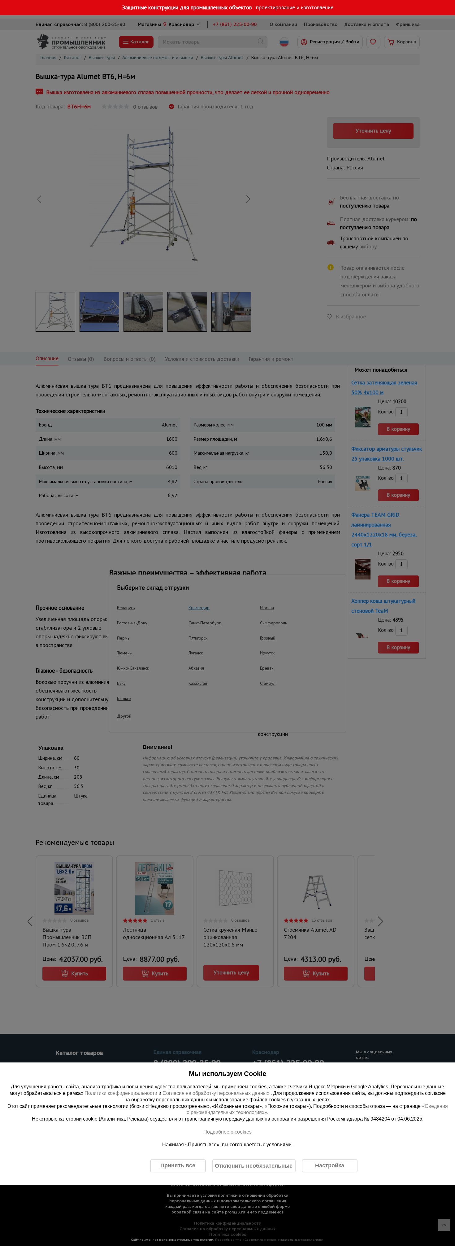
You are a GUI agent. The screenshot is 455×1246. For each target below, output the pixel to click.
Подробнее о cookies (227, 1132)
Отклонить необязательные (253, 1166)
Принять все (177, 1166)
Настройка (329, 1166)
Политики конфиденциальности (120, 1093)
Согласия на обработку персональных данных (216, 1093)
